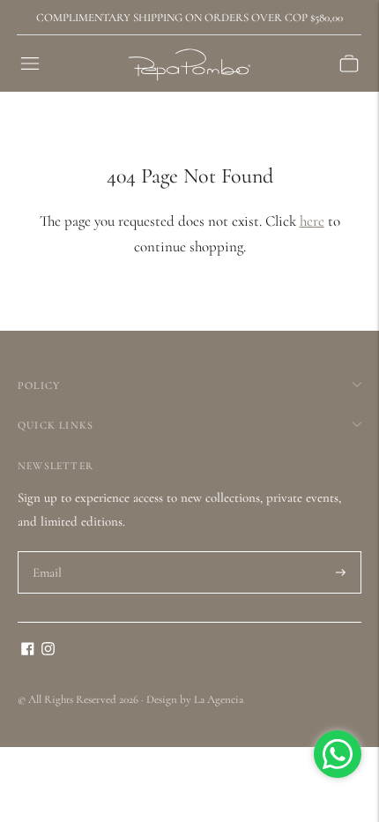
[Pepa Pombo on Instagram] (48, 651)
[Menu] (30, 63)
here (312, 221)
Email (48, 552)
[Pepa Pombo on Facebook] (27, 651)
